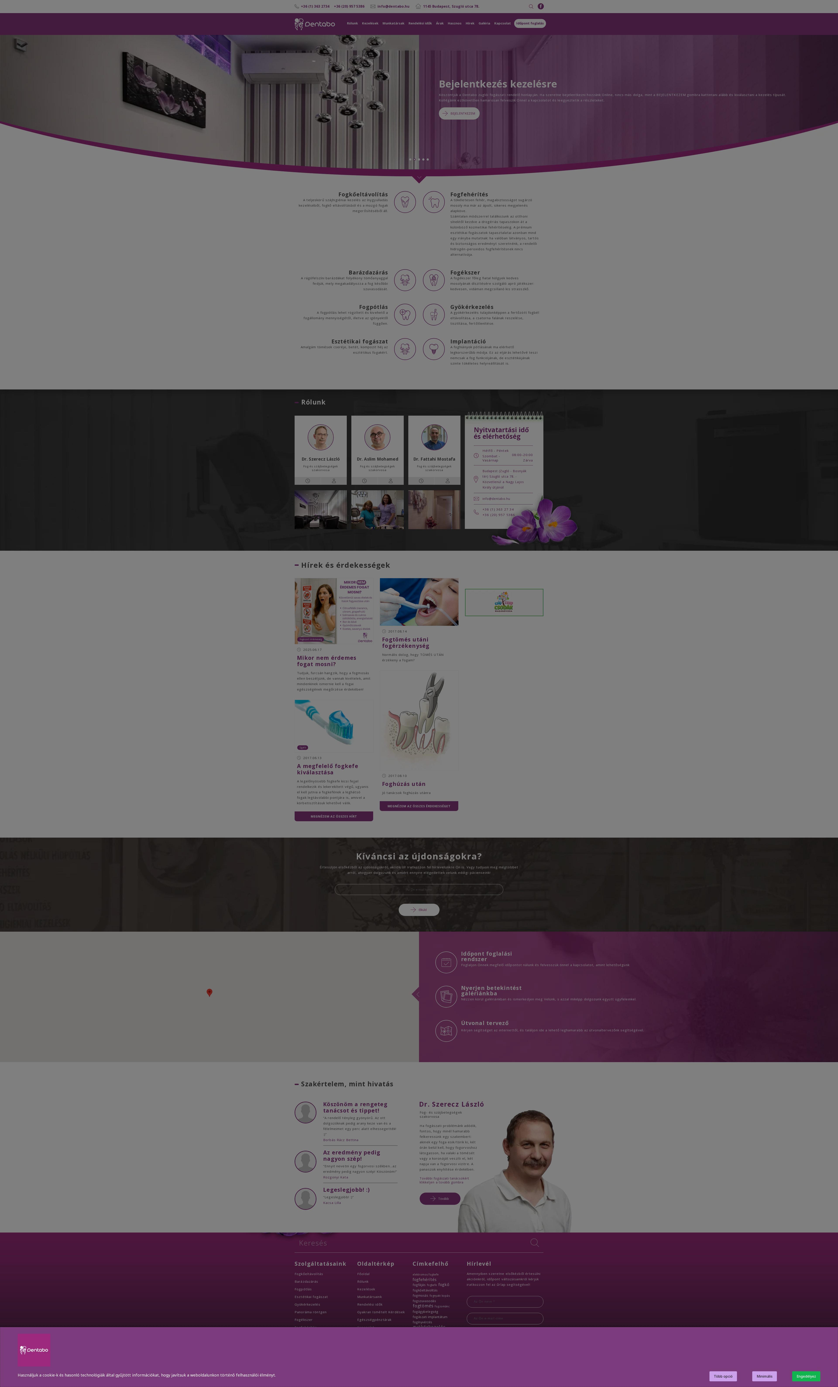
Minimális (765, 1376)
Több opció (723, 1376)
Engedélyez (806, 1376)
